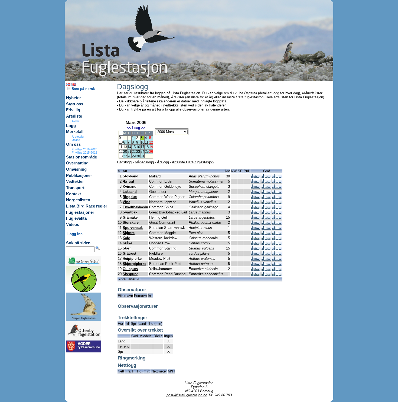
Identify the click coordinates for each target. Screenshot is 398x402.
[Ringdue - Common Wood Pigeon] (255, 198)
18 (147, 147)
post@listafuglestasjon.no (187, 395)
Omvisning (76, 169)
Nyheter (73, 98)
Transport (75, 188)
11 (146, 142)
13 (125, 147)
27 (125, 156)
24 (142, 152)
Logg (71, 126)
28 (129, 156)
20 (125, 152)
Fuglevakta (76, 218)
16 (138, 147)
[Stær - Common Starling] (255, 249)
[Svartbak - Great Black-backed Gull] (255, 213)
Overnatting (77, 163)
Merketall (74, 131)
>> (143, 128)
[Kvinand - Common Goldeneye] (255, 187)
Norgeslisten (78, 200)
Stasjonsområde (81, 157)
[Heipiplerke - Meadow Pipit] (255, 259)
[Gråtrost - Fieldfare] (255, 254)
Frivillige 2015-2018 (84, 152)
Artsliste (74, 116)
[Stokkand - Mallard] (255, 177)
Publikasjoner (79, 175)
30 (138, 156)
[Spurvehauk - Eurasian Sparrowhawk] (255, 228)
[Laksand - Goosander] (255, 192)
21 (129, 152)
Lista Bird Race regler (86, 206)
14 (129, 147)
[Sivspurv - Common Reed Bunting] (255, 275)
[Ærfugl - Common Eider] (255, 182)
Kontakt (73, 194)
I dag (136, 128)
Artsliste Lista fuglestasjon (193, 162)
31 (142, 156)
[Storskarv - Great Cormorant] (255, 223)
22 (134, 152)
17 (142, 147)
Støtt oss (74, 104)
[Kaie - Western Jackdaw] (255, 239)
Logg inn (75, 234)
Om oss (73, 144)
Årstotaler (78, 136)
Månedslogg (144, 162)
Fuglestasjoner (80, 212)
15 (134, 147)
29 (134, 156)
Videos (72, 224)
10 (142, 142)
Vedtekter (75, 181)
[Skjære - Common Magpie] (255, 234)
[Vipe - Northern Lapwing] (255, 203)
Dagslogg (124, 162)
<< (129, 128)
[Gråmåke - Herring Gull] (255, 218)
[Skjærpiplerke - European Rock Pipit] (255, 264)
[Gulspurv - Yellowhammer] (255, 270)
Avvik (75, 121)
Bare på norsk (82, 89)
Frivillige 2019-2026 (84, 149)
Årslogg (163, 162)
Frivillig (73, 110)
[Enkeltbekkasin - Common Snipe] (255, 208)
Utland (76, 139)
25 (147, 152)
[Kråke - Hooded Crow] (255, 244)
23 (138, 152)
